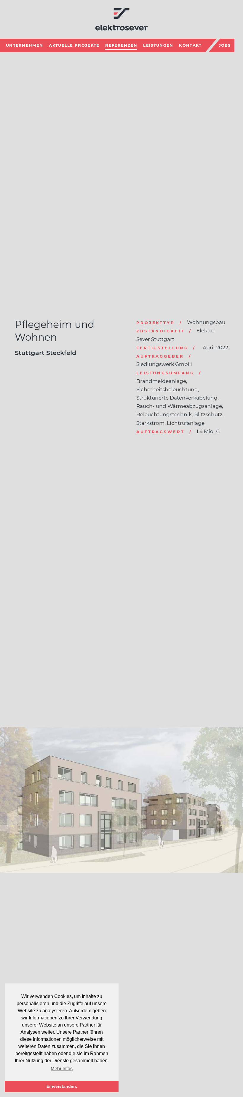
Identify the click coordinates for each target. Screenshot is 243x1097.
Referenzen (121, 45)
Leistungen (158, 45)
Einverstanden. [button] (62, 1086)
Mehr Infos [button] (62, 1068)
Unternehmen (24, 45)
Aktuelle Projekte (74, 45)
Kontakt (190, 45)
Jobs (225, 45)
